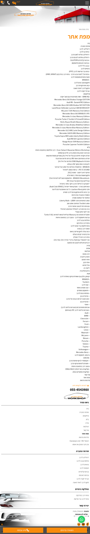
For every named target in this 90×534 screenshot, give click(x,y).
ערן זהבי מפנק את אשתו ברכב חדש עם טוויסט (73, 153)
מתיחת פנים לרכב (83, 293)
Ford (86, 324)
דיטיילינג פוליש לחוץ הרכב (80, 54)
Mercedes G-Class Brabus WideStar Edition (72, 125)
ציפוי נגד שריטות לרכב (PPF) (79, 71)
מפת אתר (86, 377)
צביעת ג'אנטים (84, 475)
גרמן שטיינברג (84, 271)
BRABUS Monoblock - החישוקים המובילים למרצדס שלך (69, 178)
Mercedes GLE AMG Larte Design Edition (73, 130)
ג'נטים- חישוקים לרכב (82, 355)
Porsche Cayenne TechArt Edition (76, 144)
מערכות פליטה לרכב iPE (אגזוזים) (77, 310)
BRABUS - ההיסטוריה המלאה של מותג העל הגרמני (72, 167)
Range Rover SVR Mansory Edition (75, 141)
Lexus (86, 330)
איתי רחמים (85, 259)
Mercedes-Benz (82, 352)
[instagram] (78, 524)
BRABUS (85, 80)
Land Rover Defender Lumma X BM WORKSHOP (70, 108)
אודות (88, 248)
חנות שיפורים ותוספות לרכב (80, 77)
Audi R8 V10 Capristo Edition (78, 139)
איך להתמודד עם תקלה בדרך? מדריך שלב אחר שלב (71, 240)
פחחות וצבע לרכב (83, 461)
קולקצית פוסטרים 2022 (81, 372)
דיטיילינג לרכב (84, 49)
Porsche (85, 341)
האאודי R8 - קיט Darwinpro (79, 441)
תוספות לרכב (84, 468)
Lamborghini (83, 327)
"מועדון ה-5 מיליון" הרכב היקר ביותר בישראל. (74, 184)
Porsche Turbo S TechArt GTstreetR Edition (72, 119)
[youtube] (83, 524)
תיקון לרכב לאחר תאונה (81, 88)
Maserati (84, 332)
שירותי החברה (85, 46)
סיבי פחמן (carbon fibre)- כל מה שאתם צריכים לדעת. (70, 189)
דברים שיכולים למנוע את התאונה (78, 242)
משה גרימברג (84, 257)
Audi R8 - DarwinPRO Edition (78, 102)
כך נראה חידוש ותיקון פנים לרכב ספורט (76, 192)
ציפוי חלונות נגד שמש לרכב (80, 226)
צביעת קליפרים (84, 471)
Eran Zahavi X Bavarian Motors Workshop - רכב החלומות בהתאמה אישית (62, 150)
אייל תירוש (85, 265)
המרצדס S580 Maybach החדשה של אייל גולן (73, 161)
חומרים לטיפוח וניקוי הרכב (79, 363)
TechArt (85, 282)
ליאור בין (86, 268)
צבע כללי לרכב (83, 66)
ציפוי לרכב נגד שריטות (81, 499)
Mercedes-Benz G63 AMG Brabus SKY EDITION (71, 105)
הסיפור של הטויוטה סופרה (80, 198)
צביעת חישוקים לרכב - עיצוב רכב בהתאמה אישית (72, 217)
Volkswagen (83, 349)
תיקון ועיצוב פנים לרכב (81, 82)
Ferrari (85, 321)
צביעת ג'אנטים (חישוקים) (80, 63)
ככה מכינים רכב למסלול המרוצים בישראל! (74, 209)
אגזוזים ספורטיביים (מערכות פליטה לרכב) (75, 307)
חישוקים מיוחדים (82, 290)
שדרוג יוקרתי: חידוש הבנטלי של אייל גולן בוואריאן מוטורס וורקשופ (67, 155)
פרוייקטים (87, 94)
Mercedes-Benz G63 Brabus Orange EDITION (71, 99)
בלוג (88, 147)
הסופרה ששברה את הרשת (80, 195)
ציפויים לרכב (85, 68)
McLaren (84, 335)
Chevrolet (84, 318)
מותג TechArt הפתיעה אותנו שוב (78, 203)
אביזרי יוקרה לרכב (83, 91)
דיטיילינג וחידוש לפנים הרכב (79, 57)
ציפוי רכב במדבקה (83, 223)
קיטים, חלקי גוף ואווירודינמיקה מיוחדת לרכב (74, 276)
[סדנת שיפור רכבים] (45, 3)
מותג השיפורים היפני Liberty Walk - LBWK (74, 200)
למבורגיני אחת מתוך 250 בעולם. (78, 164)
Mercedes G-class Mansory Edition (75, 116)
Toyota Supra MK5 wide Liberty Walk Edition (71, 136)
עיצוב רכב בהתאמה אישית (80, 366)
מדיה (88, 245)
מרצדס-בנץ (84, 296)
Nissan (85, 338)
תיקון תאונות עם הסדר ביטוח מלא (78, 175)
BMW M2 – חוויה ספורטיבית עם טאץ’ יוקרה (74, 96)
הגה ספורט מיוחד (82, 287)
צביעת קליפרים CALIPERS (79, 60)
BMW (86, 316)
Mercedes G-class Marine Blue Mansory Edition (70, 127)
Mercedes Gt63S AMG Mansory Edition (74, 133)
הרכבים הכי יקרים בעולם (81, 234)
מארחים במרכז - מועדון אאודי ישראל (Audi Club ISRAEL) (69, 186)
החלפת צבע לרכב (83, 220)
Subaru (85, 344)
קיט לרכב (85, 285)
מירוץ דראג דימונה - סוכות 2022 (78, 172)
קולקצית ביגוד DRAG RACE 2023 (77, 369)
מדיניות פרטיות (85, 380)
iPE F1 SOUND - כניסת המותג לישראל (76, 169)
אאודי (86, 304)
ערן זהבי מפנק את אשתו (81, 444)
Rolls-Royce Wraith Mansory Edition (74, 122)
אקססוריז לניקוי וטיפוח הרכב (78, 360)
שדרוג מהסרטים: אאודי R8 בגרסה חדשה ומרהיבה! (72, 158)
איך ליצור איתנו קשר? (82, 212)
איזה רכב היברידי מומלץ (81, 237)
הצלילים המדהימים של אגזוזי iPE (78, 181)
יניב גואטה (85, 254)
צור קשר (87, 374)
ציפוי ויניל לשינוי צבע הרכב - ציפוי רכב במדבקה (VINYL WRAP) (67, 74)
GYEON (86, 358)
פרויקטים (86, 416)
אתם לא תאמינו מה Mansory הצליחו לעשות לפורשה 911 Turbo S (66, 214)
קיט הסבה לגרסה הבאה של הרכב (77, 299)
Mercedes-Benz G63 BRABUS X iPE (75, 113)
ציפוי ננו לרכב (84, 52)
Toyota (85, 346)
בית (89, 43)
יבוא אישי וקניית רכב (82, 85)
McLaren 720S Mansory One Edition (75, 111)
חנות (88, 273)
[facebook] (87, 524)
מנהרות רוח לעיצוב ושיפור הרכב (78, 206)
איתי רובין (86, 262)
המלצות (87, 251)
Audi (86, 313)
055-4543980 (79, 389)
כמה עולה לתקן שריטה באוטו (79, 231)
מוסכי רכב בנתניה (83, 228)
